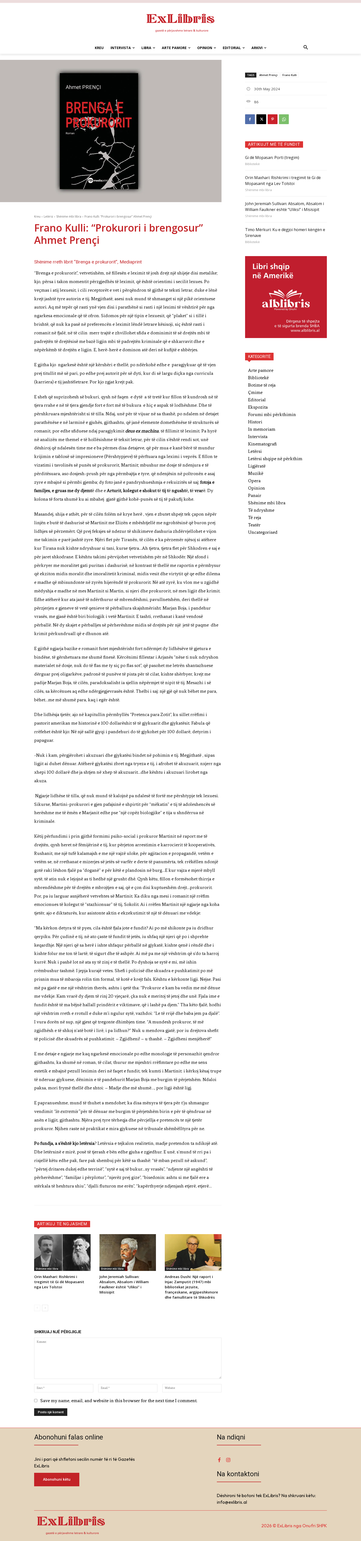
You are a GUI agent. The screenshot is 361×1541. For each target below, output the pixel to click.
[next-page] (45, 1308)
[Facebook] (250, 119)
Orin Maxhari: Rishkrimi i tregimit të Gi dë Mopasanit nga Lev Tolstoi (59, 1281)
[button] (306, 48)
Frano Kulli (289, 75)
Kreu (37, 216)
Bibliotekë (252, 164)
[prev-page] (37, 1308)
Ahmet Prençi (268, 75)
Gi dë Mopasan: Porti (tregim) (272, 157)
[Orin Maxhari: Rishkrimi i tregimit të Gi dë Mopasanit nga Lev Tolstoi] (62, 1252)
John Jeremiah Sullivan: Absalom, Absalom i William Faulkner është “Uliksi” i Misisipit (124, 1284)
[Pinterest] (273, 119)
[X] (261, 119)
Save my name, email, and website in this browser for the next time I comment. (118, 1400)
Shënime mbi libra (68, 216)
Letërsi (48, 216)
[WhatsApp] (284, 119)
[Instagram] (228, 1460)
